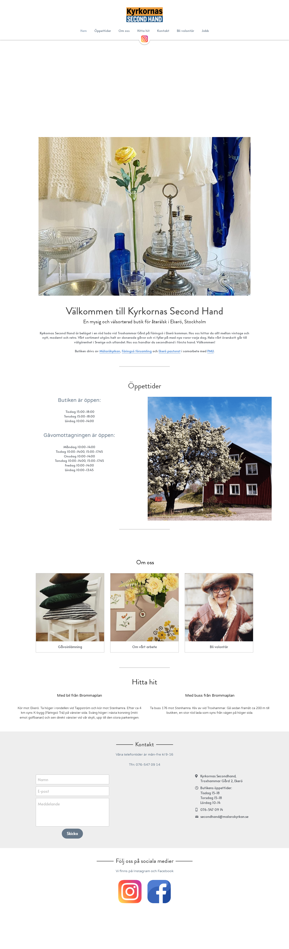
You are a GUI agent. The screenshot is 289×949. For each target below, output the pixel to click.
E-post (43, 791)
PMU (210, 351)
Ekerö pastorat (169, 351)
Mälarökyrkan (109, 351)
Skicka (72, 833)
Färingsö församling (137, 351)
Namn (43, 779)
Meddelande (49, 803)
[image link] (144, 14)
